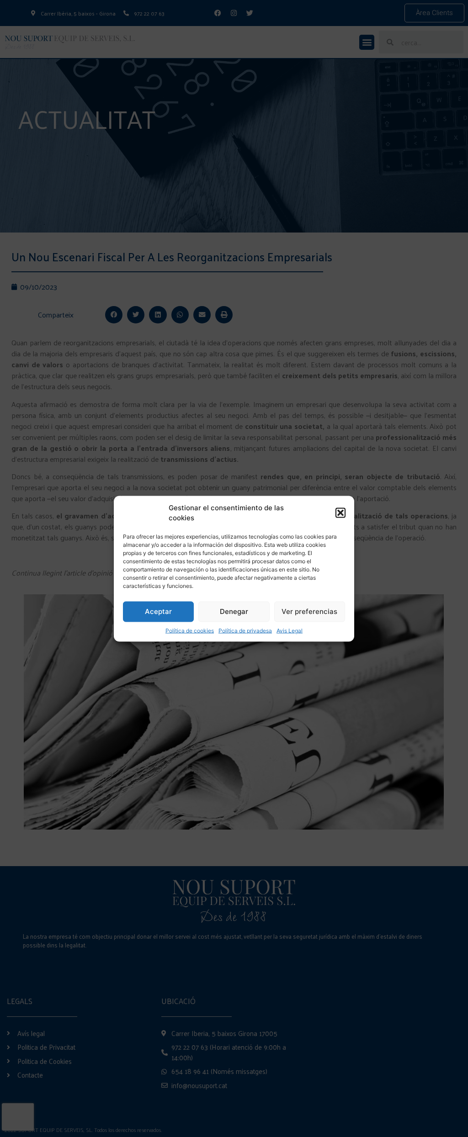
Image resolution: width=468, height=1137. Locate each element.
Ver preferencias (309, 611)
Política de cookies (189, 630)
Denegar (234, 611)
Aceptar (158, 611)
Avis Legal (290, 630)
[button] (340, 513)
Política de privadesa (245, 630)
